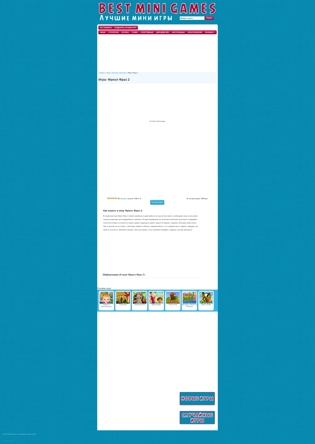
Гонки (135, 32)
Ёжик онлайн (206, 305)
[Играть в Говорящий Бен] (140, 303)
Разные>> (209, 32)
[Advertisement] (157, 53)
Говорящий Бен (139, 305)
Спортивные (147, 32)
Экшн (102, 32)
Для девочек (162, 32)
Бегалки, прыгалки (119, 73)
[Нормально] (112, 198)
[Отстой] (108, 198)
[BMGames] (157, 21)
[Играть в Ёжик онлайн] (206, 303)
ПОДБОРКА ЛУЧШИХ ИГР (125, 28)
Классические (195, 32)
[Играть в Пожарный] (123, 303)
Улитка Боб (173, 305)
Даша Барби (156, 305)
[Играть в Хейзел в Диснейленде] (106, 303)
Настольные (178, 32)
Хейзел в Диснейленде (106, 305)
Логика (125, 32)
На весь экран (157, 202)
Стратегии (113, 32)
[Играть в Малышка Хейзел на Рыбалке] (189, 303)
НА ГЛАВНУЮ (106, 28)
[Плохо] (110, 198)
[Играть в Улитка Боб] (173, 303)
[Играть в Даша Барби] (156, 303)
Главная (101, 73)
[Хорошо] (114, 198)
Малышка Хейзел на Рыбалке (189, 305)
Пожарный (123, 305)
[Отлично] (116, 198)
